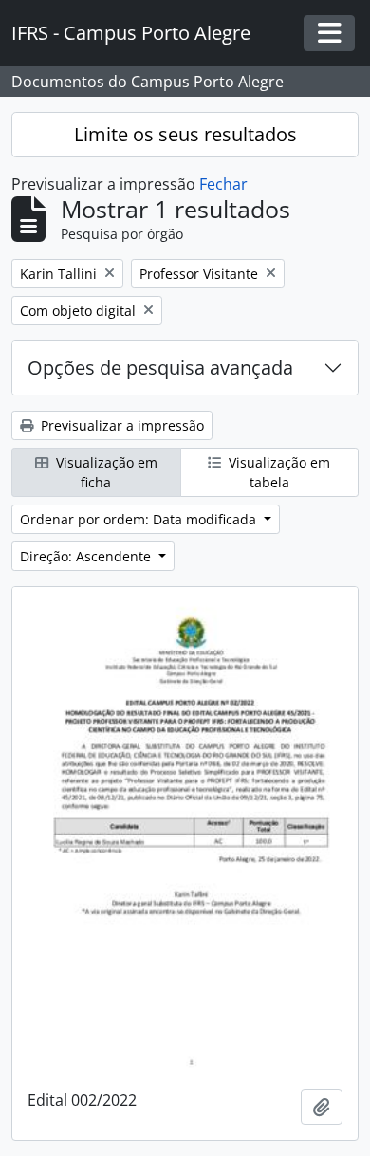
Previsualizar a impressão (120, 425)
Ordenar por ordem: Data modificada (140, 519)
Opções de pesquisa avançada (160, 367)
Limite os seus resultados (185, 134)
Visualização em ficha (104, 472)
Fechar (223, 184)
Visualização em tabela (277, 472)
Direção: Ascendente (87, 556)
